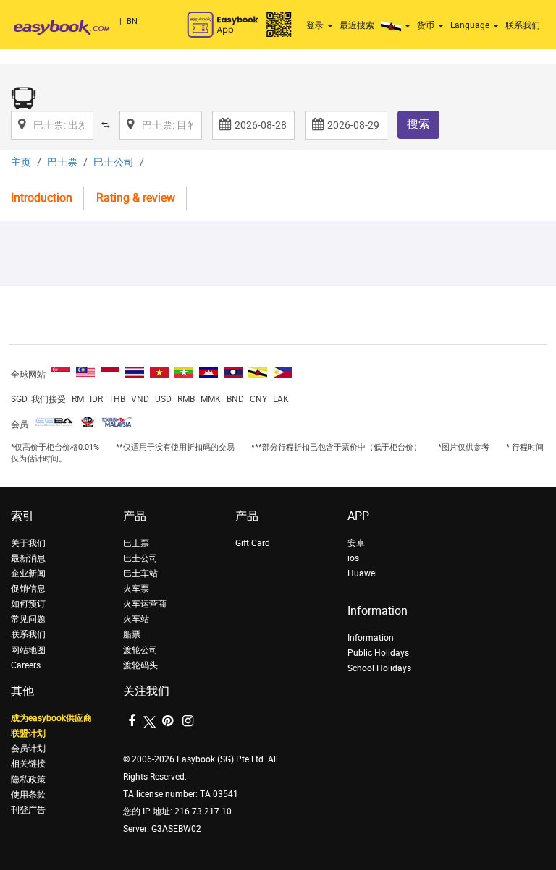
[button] (397, 25)
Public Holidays (378, 653)
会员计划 (28, 748)
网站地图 (28, 650)
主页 (21, 162)
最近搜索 (357, 25)
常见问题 (28, 619)
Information (371, 638)
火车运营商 (145, 604)
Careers (26, 665)
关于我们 (28, 543)
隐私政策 (28, 780)
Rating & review (135, 198)
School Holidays (379, 668)
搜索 (418, 124)
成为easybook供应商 (51, 718)
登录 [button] (316, 25)
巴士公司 (113, 162)
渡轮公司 (140, 650)
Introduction (41, 198)
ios (353, 558)
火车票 (136, 589)
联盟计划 (28, 733)
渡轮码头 (140, 665)
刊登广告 (28, 810)
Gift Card (252, 543)
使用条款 (28, 795)
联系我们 (522, 25)
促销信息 (28, 589)
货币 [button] (427, 25)
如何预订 (28, 604)
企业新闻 (28, 573)
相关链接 (28, 764)
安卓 (356, 543)
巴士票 (62, 162)
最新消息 (28, 558)
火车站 (136, 619)
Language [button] (471, 25)
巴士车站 (140, 573)
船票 (131, 634)
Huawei (362, 573)
